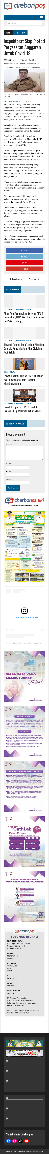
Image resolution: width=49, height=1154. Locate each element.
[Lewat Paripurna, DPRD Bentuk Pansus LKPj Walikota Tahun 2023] (24, 400)
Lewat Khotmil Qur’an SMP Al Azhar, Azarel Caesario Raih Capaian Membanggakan (23, 380)
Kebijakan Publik (23, 309)
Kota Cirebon (19, 64)
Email (8, 471)
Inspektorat (8, 64)
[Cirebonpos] (24, 6)
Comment (10, 445)
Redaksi (16, 101)
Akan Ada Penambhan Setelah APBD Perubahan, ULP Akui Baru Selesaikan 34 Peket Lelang (24, 317)
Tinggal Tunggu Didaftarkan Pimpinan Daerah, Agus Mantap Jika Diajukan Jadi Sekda (24, 348)
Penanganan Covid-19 (12, 67)
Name (8, 464)
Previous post (17, 279)
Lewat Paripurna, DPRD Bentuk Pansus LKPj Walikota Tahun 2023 (22, 409)
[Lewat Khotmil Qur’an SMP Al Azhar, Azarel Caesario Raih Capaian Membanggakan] (24, 369)
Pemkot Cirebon (33, 64)
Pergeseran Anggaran (31, 67)
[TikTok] (20, 1141)
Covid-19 (32, 60)
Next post (33, 279)
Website (9, 479)
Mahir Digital (38, 1152)
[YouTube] (26, 1141)
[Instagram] (14, 1141)
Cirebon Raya (9, 309)
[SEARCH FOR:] (24, 22)
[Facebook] (8, 1141)
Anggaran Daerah (20, 60)
